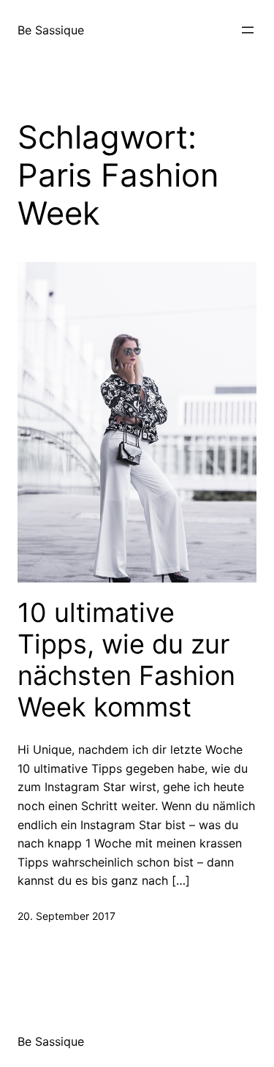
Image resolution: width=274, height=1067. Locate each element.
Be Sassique (51, 30)
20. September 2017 (66, 916)
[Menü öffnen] (247, 30)
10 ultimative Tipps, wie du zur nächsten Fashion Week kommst (126, 660)
